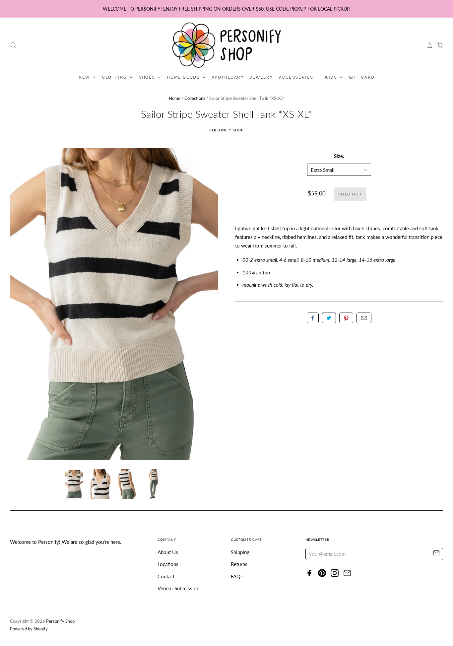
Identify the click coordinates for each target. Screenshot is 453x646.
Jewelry (261, 77)
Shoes (148, 77)
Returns (239, 564)
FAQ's (237, 576)
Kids (331, 77)
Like (313, 318)
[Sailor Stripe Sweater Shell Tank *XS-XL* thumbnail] (74, 484)
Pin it (346, 318)
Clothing (115, 77)
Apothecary (228, 77)
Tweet (329, 318)
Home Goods (184, 77)
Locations (168, 564)
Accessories (297, 77)
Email (363, 318)
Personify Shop (226, 130)
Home (174, 98)
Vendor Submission (178, 588)
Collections (194, 98)
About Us (168, 552)
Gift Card (362, 77)
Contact (166, 576)
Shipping (240, 552)
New (85, 77)
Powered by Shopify (29, 628)
